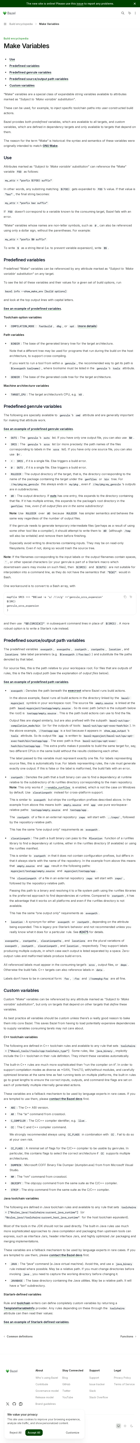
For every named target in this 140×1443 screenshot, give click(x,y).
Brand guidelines (46, 1403)
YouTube (67, 1397)
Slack (92, 1390)
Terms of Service (124, 1384)
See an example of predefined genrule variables (38, 429)
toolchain (23, 1303)
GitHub (66, 1384)
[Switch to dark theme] (131, 1425)
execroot (74, 690)
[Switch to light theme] (125, 1425)
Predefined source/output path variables (38, 79)
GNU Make (50, 146)
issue (80, 3)
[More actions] (135, 13)
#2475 (83, 932)
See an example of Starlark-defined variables (36, 1322)
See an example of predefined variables (32, 308)
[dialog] (44, 1424)
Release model (45, 1397)
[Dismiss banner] (134, 3)
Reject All (16, 1432)
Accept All (34, 1432)
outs (53, 496)
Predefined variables (24, 66)
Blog (65, 1377)
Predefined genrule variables (30, 72)
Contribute (42, 1384)
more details (87, 326)
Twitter (66, 1390)
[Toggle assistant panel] (129, 13)
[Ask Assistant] (131, 596)
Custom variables (22, 85)
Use (12, 59)
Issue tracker (97, 1384)
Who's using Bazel (47, 1377)
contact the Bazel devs (65, 1099)
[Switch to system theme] (118, 1425)
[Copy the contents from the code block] (125, 596)
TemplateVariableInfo (19, 1308)
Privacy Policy (122, 1377)
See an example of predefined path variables (36, 682)
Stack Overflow (98, 1397)
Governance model (47, 1390)
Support (94, 1377)
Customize (72, 1432)
